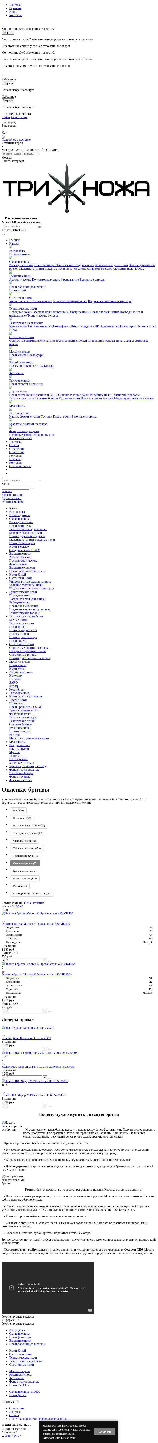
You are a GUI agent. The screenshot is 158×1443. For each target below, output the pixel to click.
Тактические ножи (40, 326)
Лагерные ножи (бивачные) (49, 312)
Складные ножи (19, 261)
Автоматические (20, 279)
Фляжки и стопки (20, 438)
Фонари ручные (44, 434)
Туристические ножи (23, 308)
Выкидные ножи (20, 276)
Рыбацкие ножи (78, 312)
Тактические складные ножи (75, 265)
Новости (15, 459)
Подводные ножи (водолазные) (29, 609)
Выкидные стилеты (92, 279)
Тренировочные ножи (74, 394)
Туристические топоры (42, 315)
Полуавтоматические (46, 279)
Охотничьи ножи (20, 297)
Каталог (14, 243)
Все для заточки (19, 413)
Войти (6, 117)
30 (14, 906)
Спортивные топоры (101, 340)
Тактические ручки (22, 398)
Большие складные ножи (111, 265)
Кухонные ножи (69, 398)
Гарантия (15, 8)
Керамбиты (16, 373)
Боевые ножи (18, 326)
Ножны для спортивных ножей (29, 658)
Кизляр (48, 365)
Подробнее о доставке (16, 139)
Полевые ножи (109, 326)
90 (21, 906)
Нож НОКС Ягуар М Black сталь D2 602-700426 (33, 1095)
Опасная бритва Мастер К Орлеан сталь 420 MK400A (37, 974)
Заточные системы (84, 416)
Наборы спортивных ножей (68, 340)
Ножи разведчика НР (85, 326)
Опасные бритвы (46, 398)
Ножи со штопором (78, 268)
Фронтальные (70, 279)
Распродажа (17, 250)
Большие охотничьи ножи (70, 301)
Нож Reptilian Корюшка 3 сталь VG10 (26, 1038)
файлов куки (68, 1437)
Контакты (15, 15)
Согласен (105, 1431)
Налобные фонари (21, 434)
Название (38, 902)
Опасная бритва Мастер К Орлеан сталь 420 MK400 (36, 923)
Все (18, 810)
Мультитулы (17, 405)
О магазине (16, 448)
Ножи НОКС (18, 640)
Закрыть (8, 32)
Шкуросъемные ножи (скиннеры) (110, 301)
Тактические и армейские (26, 322)
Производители (19, 254)
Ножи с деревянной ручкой (27, 536)
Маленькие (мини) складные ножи (42, 268)
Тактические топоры (126, 394)
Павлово (28, 365)
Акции (13, 11)
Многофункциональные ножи (134, 398)
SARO (39, 365)
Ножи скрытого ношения (26, 384)
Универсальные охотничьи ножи (30, 301)
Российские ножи (21, 362)
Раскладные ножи (21, 265)
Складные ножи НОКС (128, 268)
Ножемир (15, 365)
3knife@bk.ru (13, 1435)
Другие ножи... (19, 391)
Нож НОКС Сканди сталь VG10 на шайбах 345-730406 (38, 1066)
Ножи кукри (35, 355)
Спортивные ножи (21, 337)
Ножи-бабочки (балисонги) (27, 286)
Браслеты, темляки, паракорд (28, 424)
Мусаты (35, 416)
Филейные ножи (100, 394)
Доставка (15, 4)
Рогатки (108, 398)
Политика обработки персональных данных (38, 1418)
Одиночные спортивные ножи (29, 340)
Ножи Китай (17, 290)
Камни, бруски (19, 416)
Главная (14, 240)
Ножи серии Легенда (134, 326)
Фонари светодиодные (24, 431)
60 (18, 906)
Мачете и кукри (19, 351)
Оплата (14, 445)
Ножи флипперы (45, 265)
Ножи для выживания (104, 312)
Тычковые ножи (19, 380)
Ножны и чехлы (91, 398)
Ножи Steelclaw (102, 268)
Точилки (46, 416)
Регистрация (19, 117)
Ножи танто (17, 394)
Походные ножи (20, 312)
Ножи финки (61, 326)
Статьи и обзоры (20, 466)
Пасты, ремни (62, 416)
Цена (28, 902)
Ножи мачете (17, 355)
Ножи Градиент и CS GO (42, 394)
